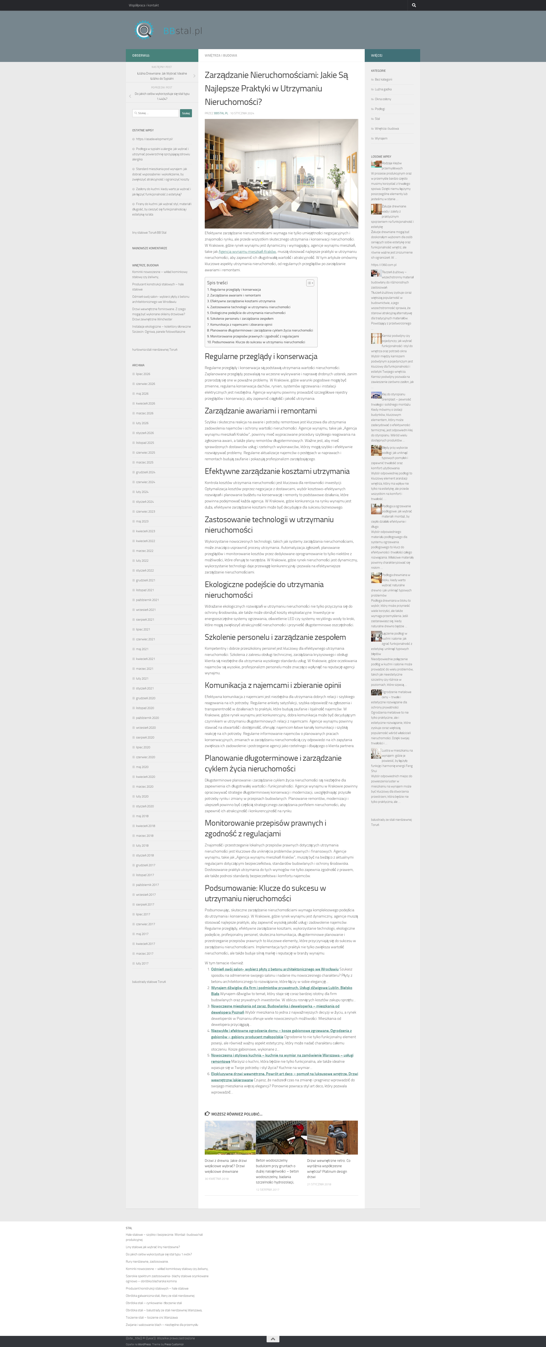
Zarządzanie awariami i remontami (235, 295)
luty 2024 (142, 492)
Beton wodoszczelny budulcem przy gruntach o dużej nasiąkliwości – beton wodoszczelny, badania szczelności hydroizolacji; (277, 1171)
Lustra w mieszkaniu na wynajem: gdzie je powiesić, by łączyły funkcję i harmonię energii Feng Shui (392, 761)
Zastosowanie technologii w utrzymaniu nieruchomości (250, 307)
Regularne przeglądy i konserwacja (235, 289)
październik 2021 (147, 600)
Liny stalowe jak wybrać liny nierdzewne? (153, 1247)
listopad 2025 (145, 443)
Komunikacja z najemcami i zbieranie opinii (241, 324)
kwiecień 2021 (145, 659)
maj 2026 (142, 394)
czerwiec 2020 (145, 757)
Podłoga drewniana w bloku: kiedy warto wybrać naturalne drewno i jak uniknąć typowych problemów (391, 585)
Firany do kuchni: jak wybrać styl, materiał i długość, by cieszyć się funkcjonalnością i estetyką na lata (162, 209)
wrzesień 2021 (146, 610)
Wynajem (381, 138)
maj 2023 (142, 521)
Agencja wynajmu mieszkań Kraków (247, 251)
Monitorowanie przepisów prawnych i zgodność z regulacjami (254, 336)
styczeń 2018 (145, 855)
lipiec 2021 (143, 629)
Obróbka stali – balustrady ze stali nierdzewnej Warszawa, (164, 1310)
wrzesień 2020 (146, 728)
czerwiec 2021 (145, 639)
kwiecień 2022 (145, 541)
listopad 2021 (145, 590)
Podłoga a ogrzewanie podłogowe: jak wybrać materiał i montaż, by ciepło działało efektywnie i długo (391, 516)
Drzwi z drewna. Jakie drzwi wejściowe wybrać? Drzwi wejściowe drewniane (226, 1166)
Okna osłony (383, 99)
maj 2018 (142, 816)
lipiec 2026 (143, 374)
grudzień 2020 (145, 698)
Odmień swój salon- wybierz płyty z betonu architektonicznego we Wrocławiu (275, 969)
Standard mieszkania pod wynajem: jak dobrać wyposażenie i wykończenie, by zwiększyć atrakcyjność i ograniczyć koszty (160, 174)
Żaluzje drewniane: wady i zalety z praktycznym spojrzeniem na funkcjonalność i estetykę (392, 216)
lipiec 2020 (143, 747)
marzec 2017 (144, 954)
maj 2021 (142, 649)
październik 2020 (147, 718)
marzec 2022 (144, 551)
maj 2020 (142, 767)
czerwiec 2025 (145, 452)
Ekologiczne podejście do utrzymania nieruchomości (248, 313)
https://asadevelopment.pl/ (154, 139)
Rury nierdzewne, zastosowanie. (147, 1261)
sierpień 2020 (145, 737)
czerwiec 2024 (145, 482)
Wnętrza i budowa (221, 55)
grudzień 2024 (145, 472)
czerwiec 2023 (145, 511)
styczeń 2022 (145, 570)
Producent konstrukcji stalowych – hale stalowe (157, 1288)
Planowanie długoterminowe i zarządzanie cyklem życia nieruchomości (261, 330)
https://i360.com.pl (383, 265)
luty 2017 (142, 963)
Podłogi (380, 109)
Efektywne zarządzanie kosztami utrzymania (242, 301)
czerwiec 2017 (145, 924)
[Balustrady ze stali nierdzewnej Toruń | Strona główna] (172, 30)
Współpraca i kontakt (144, 5)
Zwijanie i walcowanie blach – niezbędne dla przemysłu (162, 1325)
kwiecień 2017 (145, 944)
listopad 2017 (145, 875)
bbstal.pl (221, 113)
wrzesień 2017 (146, 895)
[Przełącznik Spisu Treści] (308, 283)
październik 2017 (147, 885)
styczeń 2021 (145, 688)
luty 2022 (142, 561)
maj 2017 (142, 934)
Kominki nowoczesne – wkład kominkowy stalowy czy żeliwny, (167, 1269)
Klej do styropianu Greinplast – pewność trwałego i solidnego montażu (391, 399)
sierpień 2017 (145, 904)
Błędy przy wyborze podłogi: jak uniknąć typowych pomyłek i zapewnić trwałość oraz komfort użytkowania (389, 458)
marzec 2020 (144, 787)
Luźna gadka (383, 89)
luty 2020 (142, 796)
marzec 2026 (144, 413)
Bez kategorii (383, 79)
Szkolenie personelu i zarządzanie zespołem (241, 319)
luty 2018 (142, 845)
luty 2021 (142, 678)
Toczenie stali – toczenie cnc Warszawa (152, 1317)
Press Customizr (174, 1344)
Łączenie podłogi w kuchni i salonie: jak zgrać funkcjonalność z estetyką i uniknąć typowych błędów (391, 644)
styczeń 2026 (145, 433)
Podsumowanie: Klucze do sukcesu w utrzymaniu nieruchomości (258, 342)
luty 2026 (142, 423)
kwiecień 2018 (145, 826)
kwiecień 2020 (145, 777)
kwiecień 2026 (145, 403)
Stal (377, 119)
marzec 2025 (144, 462)
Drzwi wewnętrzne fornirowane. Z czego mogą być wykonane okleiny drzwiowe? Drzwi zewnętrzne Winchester (159, 314)
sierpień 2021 (145, 619)
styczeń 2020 (145, 806)
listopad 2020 (145, 708)
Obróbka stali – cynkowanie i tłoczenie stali (154, 1303)
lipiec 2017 (143, 914)
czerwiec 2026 (145, 384)
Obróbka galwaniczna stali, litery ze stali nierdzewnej (160, 1296)
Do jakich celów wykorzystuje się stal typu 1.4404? (159, 1254)
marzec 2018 (144, 836)
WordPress (144, 1344)
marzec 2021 (144, 669)
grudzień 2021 (145, 580)
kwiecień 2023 (145, 531)
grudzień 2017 (145, 865)
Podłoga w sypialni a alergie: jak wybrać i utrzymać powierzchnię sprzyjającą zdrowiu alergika (161, 154)
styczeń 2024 (145, 502)
